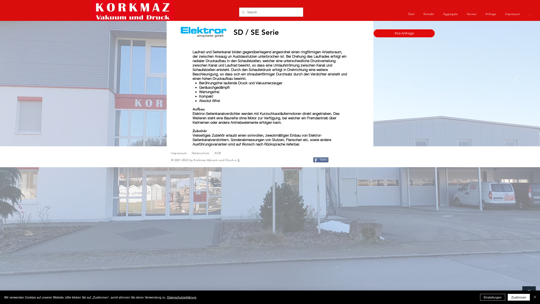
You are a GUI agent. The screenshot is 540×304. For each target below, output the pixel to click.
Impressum (179, 153)
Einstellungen (493, 297)
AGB (217, 153)
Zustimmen (518, 297)
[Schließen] (534, 297)
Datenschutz (201, 153)
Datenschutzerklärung (181, 297)
